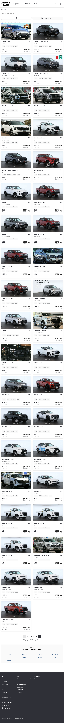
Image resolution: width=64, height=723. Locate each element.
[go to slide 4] (17, 38)
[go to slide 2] (14, 38)
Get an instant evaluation (24, 679)
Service (27, 4)
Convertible (24, 654)
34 (36, 636)
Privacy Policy (19, 718)
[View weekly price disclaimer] (29, 51)
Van (55, 657)
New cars (4, 682)
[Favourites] (55, 4)
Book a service (38, 679)
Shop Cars (16, 4)
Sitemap (19, 692)
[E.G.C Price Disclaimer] (5, 179)
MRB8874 (20, 690)
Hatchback (55, 654)
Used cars (5, 684)
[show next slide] (28, 32)
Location (7, 708)
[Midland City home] (5, 4)
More (35, 4)
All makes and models (8, 679)
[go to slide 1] (13, 38)
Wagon (9, 661)
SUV (9, 657)
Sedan (24, 657)
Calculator (5, 692)
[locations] (60, 4)
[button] (16, 18)
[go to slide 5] (18, 38)
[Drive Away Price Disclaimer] (7, 51)
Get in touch (5, 705)
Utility (40, 657)
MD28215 (20, 687)
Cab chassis (9, 654)
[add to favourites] (29, 42)
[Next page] (39, 636)
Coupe (40, 654)
